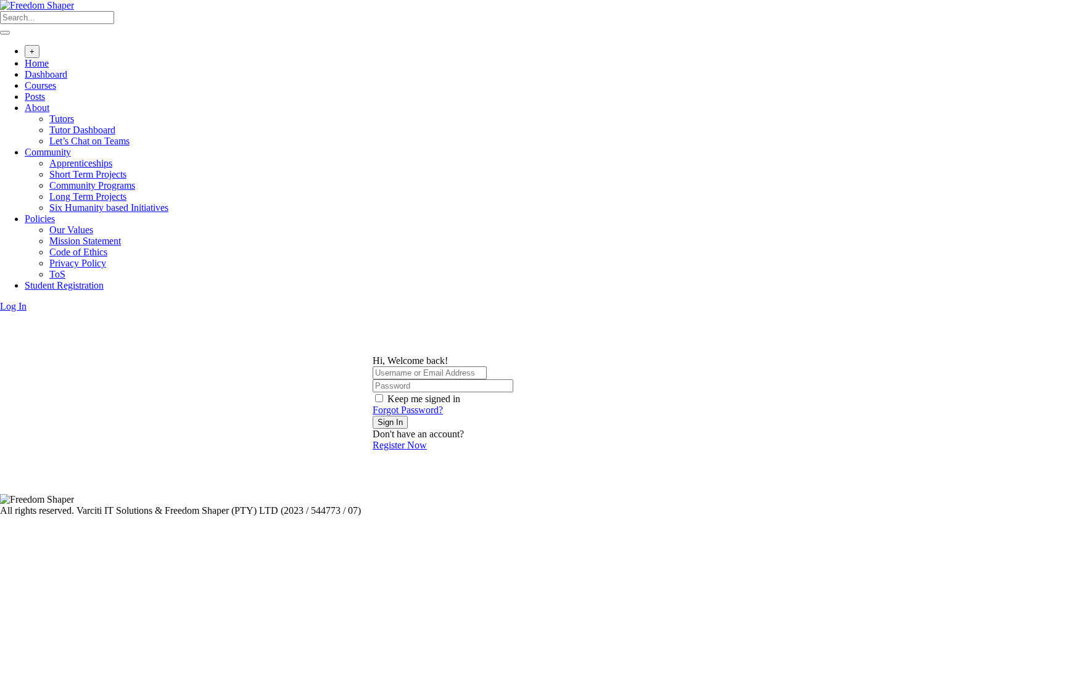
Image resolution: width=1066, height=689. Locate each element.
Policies (40, 218)
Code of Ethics (78, 252)
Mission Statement (85, 241)
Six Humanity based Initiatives (108, 207)
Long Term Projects (87, 196)
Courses (40, 85)
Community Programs (92, 185)
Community (48, 152)
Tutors (61, 118)
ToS (57, 274)
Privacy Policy (77, 263)
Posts (35, 96)
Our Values (71, 230)
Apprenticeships (80, 163)
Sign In (390, 422)
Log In (13, 306)
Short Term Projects (87, 174)
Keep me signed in (423, 399)
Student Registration (64, 285)
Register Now (400, 445)
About (37, 107)
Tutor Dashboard (82, 130)
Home (37, 63)
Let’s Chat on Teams (89, 141)
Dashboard (46, 74)
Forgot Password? (408, 410)
